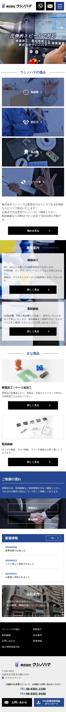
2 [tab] (31, 61)
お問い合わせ (8, 641)
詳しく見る (33, 289)
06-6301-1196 (36, 689)
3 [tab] (35, 61)
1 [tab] (26, 61)
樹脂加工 (33, 507)
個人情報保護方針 (11, 646)
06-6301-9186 (36, 694)
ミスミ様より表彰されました (19, 564)
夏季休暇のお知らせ (15, 550)
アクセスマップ (13, 678)
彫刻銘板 (33, 519)
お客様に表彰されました (17, 577)
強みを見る (33, 230)
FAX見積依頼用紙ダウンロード (51, 702)
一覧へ (52, 538)
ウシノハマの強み (11, 629)
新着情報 (37, 641)
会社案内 (37, 635)
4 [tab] (39, 61)
